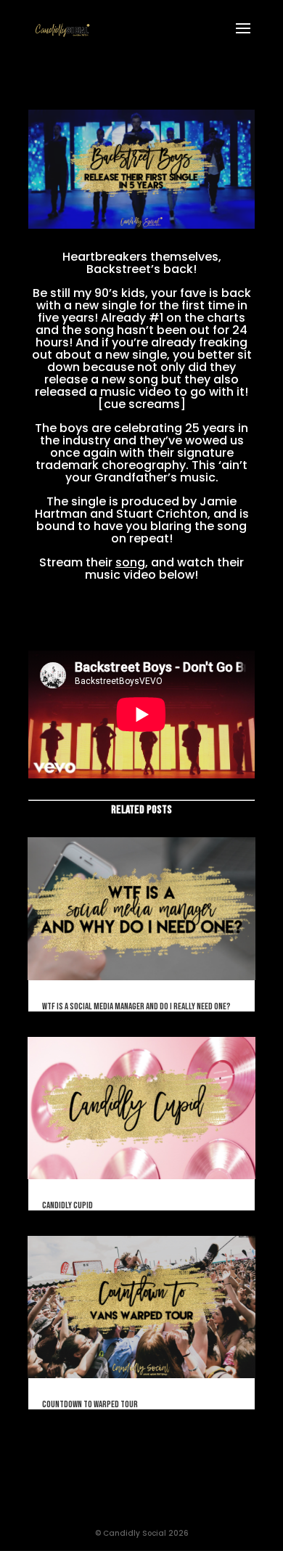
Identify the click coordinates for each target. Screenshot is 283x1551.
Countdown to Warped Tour (90, 1404)
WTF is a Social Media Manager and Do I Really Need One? (136, 1006)
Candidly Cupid (67, 1205)
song (130, 562)
